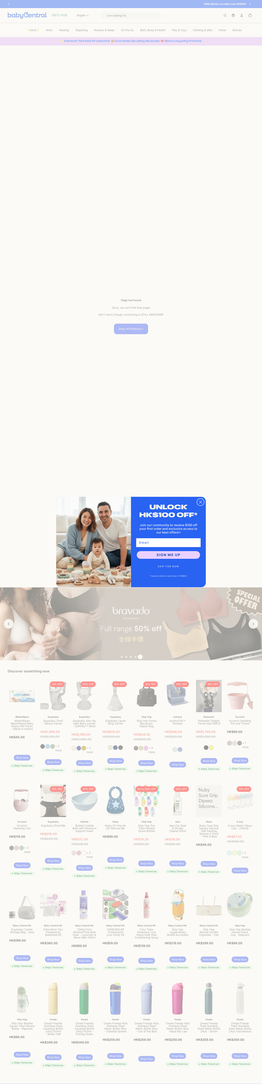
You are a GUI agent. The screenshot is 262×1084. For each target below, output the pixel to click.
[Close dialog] (200, 502)
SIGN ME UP (168, 555)
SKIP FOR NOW (168, 566)
